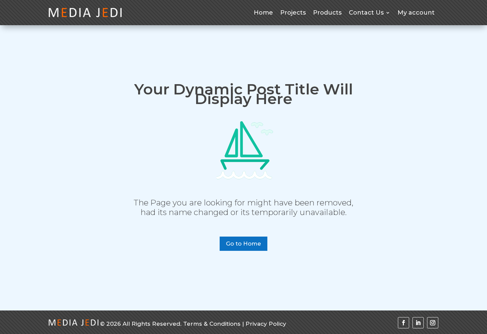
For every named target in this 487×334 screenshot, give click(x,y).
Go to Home (243, 243)
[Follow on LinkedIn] (418, 322)
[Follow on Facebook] (403, 322)
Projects (293, 12)
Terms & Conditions (212, 323)
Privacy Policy (265, 323)
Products (327, 12)
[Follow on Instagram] (432, 322)
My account (416, 12)
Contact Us (366, 12)
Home (263, 12)
